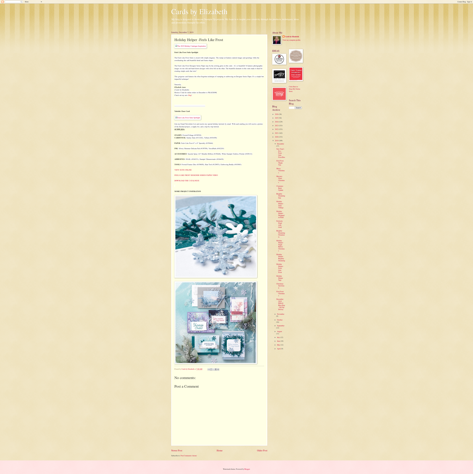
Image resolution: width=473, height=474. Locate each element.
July (278, 337)
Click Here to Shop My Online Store (294, 89)
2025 (277, 118)
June (278, 341)
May (278, 345)
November (280, 314)
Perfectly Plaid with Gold (279, 224)
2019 (277, 140)
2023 (277, 125)
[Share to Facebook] (216, 369)
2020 (277, 137)
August (279, 331)
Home (220, 450)
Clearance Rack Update (279, 188)
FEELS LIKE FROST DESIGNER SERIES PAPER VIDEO (196, 175)
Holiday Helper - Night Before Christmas (280, 245)
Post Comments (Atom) (189, 455)
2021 (277, 133)
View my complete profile (291, 40)
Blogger (247, 469)
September (280, 325)
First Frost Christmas (280, 293)
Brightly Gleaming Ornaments (280, 234)
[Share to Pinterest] (218, 369)
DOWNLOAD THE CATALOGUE (186, 180)
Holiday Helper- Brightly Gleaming (280, 257)
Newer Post (176, 450)
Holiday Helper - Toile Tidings (280, 204)
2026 (277, 114)
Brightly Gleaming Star (280, 196)
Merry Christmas (280, 170)
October (280, 320)
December (280, 144)
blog (189, 95)
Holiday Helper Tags (279, 278)
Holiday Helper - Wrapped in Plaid (280, 214)
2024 (277, 122)
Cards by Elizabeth (199, 11)
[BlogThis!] (211, 369)
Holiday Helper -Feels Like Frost (280, 268)
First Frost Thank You (280, 163)
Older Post (262, 450)
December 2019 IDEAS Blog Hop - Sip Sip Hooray (280, 304)
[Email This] (209, 369)
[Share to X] (213, 369)
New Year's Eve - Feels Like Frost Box (280, 153)
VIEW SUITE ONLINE (183, 170)
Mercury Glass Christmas (280, 179)
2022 (277, 129)
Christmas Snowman (280, 286)
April (279, 348)
